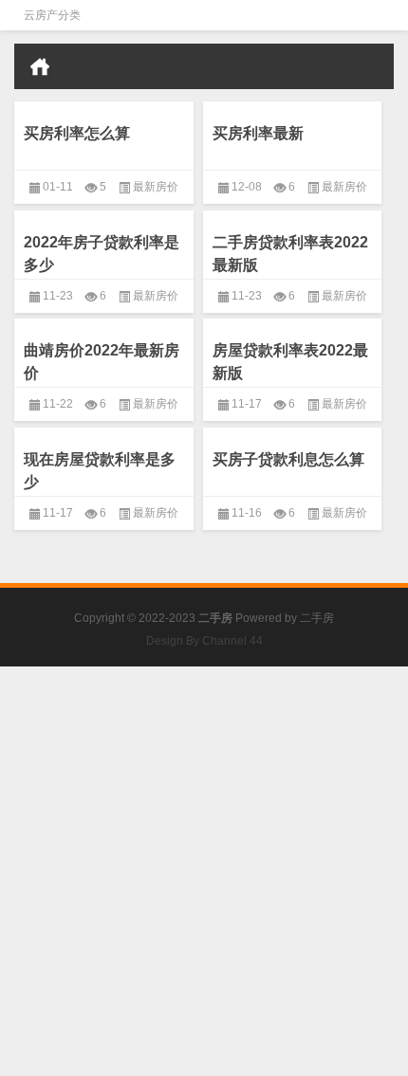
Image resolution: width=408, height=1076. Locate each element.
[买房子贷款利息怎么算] (292, 431)
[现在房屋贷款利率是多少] (104, 431)
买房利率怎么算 (77, 133)
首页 (39, 66)
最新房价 (155, 186)
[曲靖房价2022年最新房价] (104, 322)
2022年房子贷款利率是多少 (101, 253)
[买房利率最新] (292, 104)
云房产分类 (52, 15)
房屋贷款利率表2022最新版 (290, 361)
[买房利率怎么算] (104, 104)
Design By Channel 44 (204, 640)
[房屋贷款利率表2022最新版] (292, 322)
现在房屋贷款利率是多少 (100, 470)
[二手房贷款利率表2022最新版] (292, 213)
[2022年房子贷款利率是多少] (104, 213)
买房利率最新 (258, 133)
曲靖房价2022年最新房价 (101, 361)
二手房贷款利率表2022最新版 (290, 253)
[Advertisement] (204, 870)
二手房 (317, 618)
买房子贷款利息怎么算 (288, 459)
